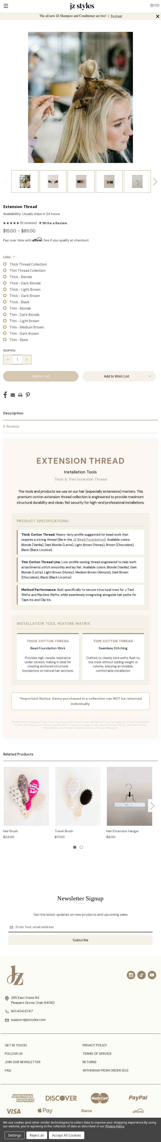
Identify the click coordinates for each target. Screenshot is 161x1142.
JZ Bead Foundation (88, 540)
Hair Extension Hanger (122, 831)
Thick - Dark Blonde (25, 283)
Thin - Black (18, 339)
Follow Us (14, 1053)
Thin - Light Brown (24, 321)
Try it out (116, 16)
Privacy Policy (95, 1045)
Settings (14, 1135)
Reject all (37, 1135)
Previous (6, 181)
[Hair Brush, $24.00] (26, 796)
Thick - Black (19, 302)
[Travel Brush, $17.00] (78, 796)
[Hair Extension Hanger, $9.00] (129, 796)
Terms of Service (97, 1053)
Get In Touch (16, 1045)
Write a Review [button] (54, 223)
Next (155, 181)
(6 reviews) (29, 223)
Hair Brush (10, 831)
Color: (9, 257)
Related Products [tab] (18, 754)
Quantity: (9, 350)
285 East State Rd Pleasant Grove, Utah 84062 (33, 1000)
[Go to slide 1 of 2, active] (74, 847)
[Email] (13, 395)
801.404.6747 (22, 1011)
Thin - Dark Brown (24, 333)
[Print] (20, 395)
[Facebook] (5, 395)
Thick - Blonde (20, 277)
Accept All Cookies (66, 1135)
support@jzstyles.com (28, 1019)
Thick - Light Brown (24, 289)
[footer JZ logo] (15, 975)
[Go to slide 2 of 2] (81, 847)
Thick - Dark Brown (24, 295)
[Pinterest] (28, 395)
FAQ (8, 1070)
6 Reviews (11, 426)
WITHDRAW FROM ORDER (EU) (105, 1070)
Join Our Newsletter (22, 1062)
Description (13, 413)
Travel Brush (64, 831)
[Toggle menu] (6, 6)
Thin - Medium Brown (26, 327)
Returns (89, 1062)
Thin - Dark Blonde (24, 314)
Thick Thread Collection (28, 264)
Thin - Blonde (20, 308)
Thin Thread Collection (27, 270)
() (156, 5)
